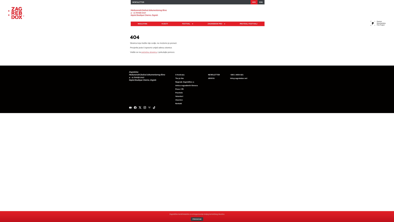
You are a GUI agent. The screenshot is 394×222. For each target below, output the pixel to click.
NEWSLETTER (138, 2)
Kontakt (178, 104)
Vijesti (164, 24)
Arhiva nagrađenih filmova (186, 86)
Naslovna (142, 24)
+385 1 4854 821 (236, 75)
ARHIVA (211, 78)
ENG (261, 2)
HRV (254, 2)
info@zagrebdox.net (238, 78)
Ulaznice (179, 100)
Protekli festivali (249, 24)
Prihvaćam (197, 219)
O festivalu (180, 75)
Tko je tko (179, 78)
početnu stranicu (149, 52)
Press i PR (179, 89)
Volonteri (179, 96)
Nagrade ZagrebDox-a (184, 82)
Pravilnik (179, 93)
